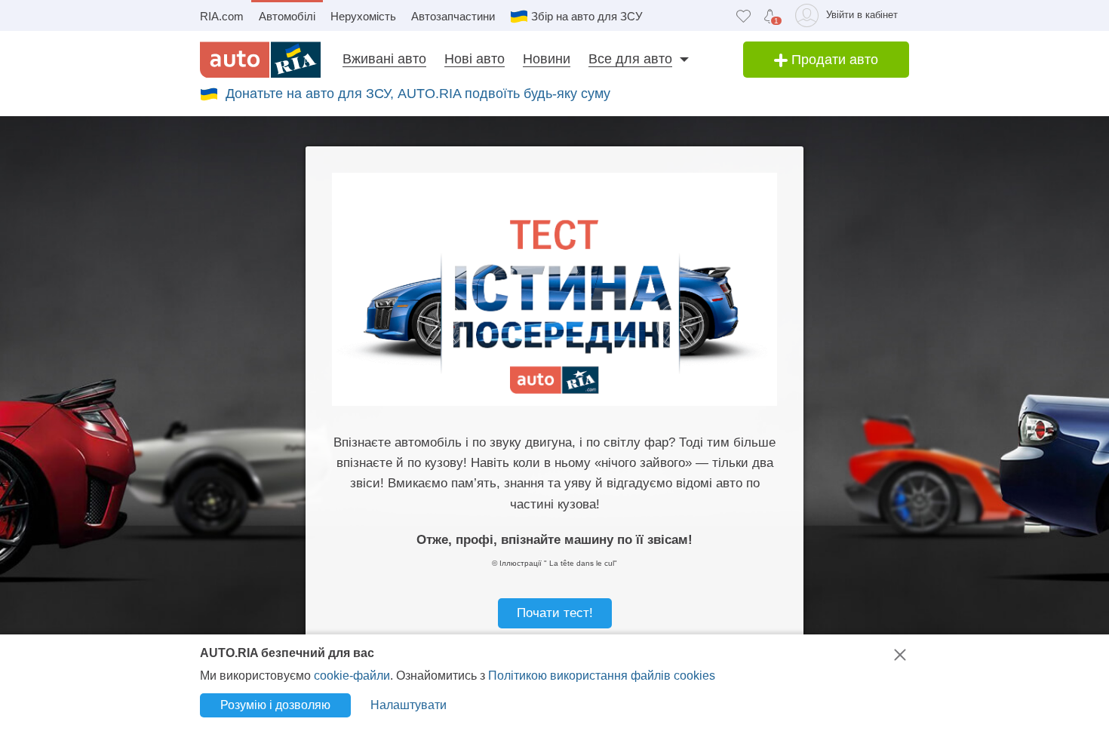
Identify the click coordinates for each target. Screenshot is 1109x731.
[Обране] (743, 15)
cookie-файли (352, 675)
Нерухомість (363, 16)
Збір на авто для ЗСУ (587, 16)
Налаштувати (408, 705)
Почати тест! (555, 613)
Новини (546, 58)
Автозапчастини (453, 16)
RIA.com (222, 16)
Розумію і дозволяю (275, 705)
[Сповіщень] (770, 16)
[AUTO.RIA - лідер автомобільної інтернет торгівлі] (260, 59)
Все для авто (630, 58)
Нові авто (474, 58)
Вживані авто (384, 58)
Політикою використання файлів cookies (601, 675)
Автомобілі (287, 16)
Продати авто (833, 59)
